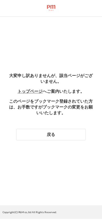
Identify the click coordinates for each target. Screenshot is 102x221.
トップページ (30, 91)
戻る (51, 134)
